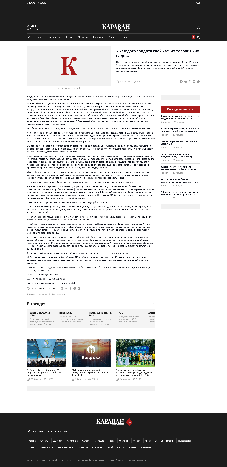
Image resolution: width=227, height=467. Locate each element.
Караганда (72, 441)
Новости (39, 37)
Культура (124, 37)
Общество (83, 37)
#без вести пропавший (38, 294)
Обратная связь (35, 431)
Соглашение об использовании (90, 460)
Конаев (132, 447)
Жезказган (146, 447)
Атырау (136, 441)
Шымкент (58, 441)
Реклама (62, 431)
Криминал (98, 37)
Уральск (33, 447)
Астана (32, 441)
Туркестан (83, 447)
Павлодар (99, 441)
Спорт (112, 37)
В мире (69, 37)
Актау (148, 441)
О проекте (51, 431)
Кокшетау (97, 447)
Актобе (85, 441)
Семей (110, 447)
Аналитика (54, 37)
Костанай (123, 441)
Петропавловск (65, 447)
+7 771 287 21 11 (40, 279)
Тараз (111, 441)
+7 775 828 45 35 (57, 279)
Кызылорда (47, 447)
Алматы (44, 441)
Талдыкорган (184, 441)
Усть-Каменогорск (164, 441)
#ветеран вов (58, 294)
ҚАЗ (198, 3)
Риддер (121, 447)
